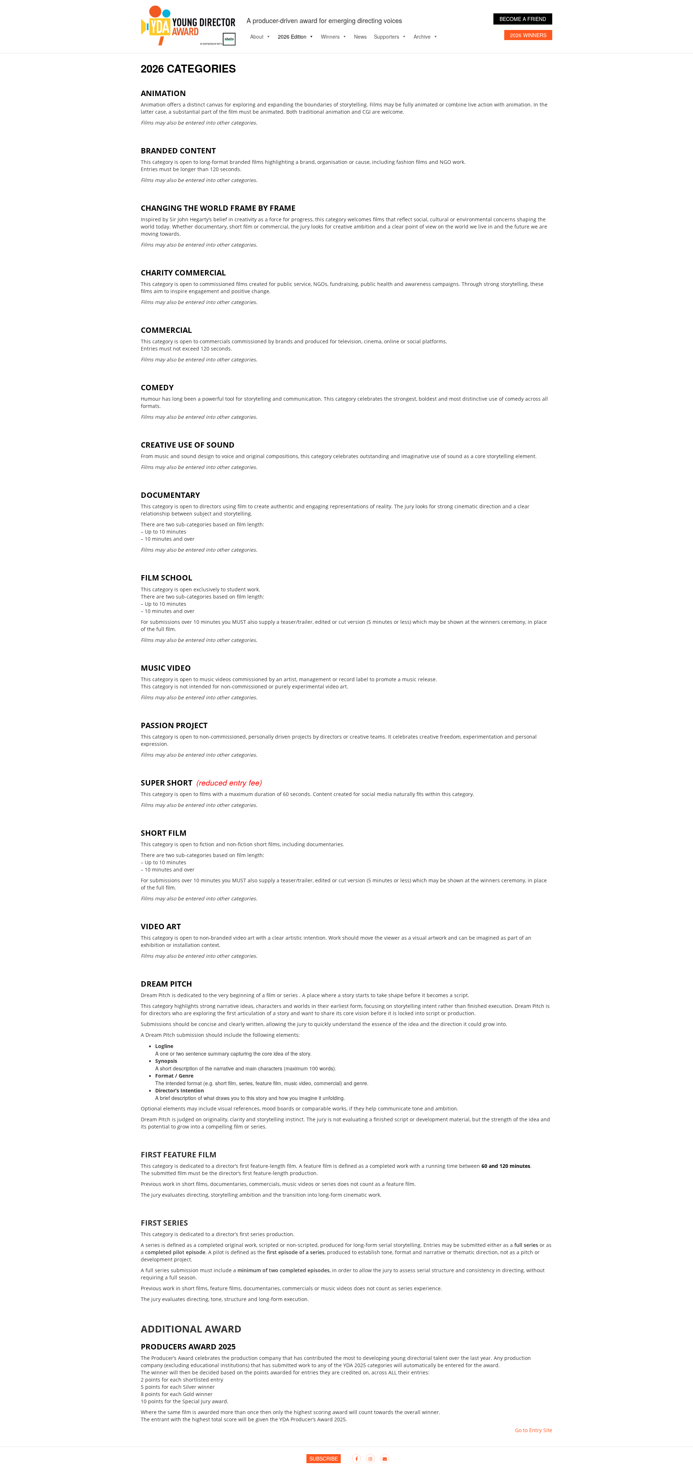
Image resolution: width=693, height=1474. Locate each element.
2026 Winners (528, 35)
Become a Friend (523, 18)
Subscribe (323, 1458)
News (360, 36)
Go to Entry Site (533, 1430)
